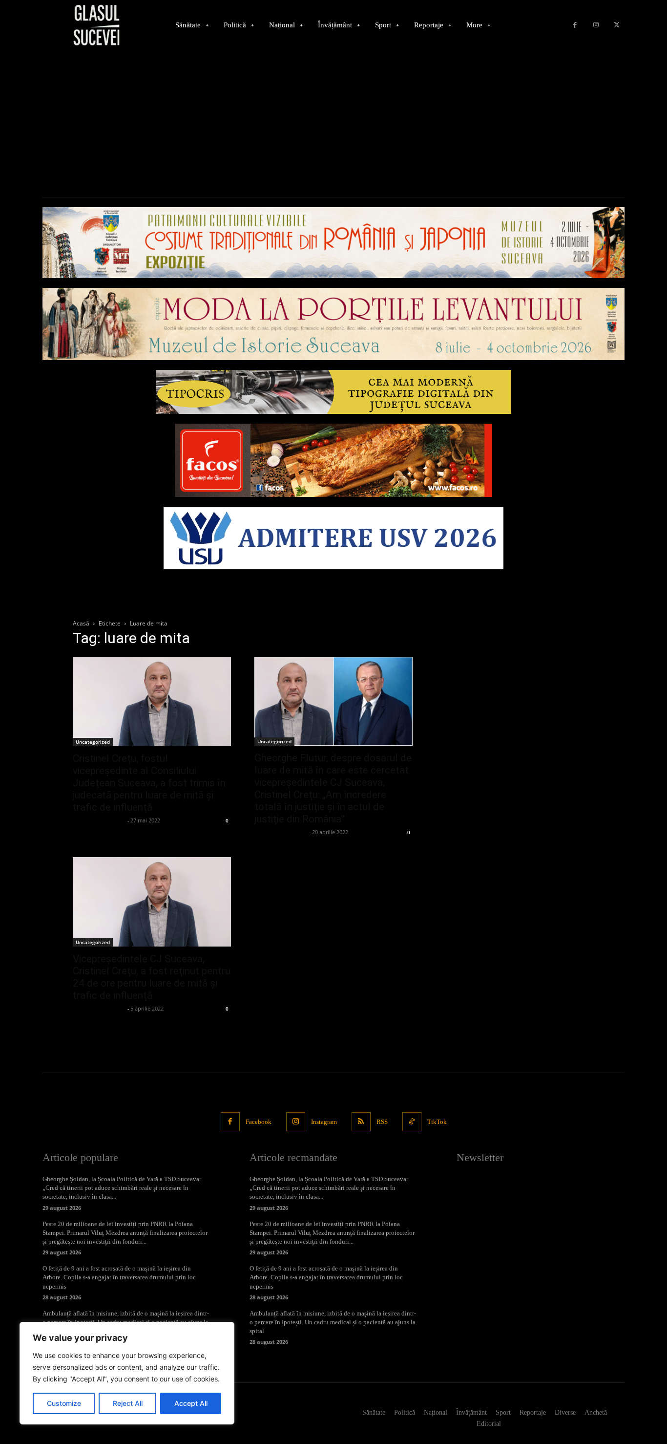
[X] (616, 25)
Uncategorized (93, 741)
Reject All (128, 1403)
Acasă (81, 623)
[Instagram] (596, 25)
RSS (382, 1121)
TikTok (437, 1121)
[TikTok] (411, 1121)
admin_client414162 (99, 820)
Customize (64, 1403)
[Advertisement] (333, 123)
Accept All (191, 1403)
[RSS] (361, 1121)
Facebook (258, 1121)
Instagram (324, 1121)
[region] (127, 1373)
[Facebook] (575, 25)
